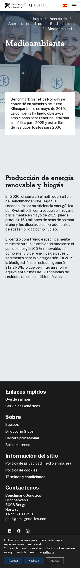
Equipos (12, 424)
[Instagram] (27, 531)
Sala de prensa (17, 445)
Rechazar (34, 560)
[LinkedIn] (9, 531)
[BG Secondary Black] (15, 5)
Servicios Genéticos (22, 406)
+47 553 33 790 (19, 514)
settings (48, 552)
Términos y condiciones (25, 477)
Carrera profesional (22, 438)
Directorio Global (19, 431)
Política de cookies (21, 470)
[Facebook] (18, 531)
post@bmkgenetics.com (26, 519)
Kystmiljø (20, 210)
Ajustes (54, 560)
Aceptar (13, 560)
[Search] (30, 5)
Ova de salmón (17, 399)
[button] (65, 5)
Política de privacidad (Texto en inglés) (38, 463)
